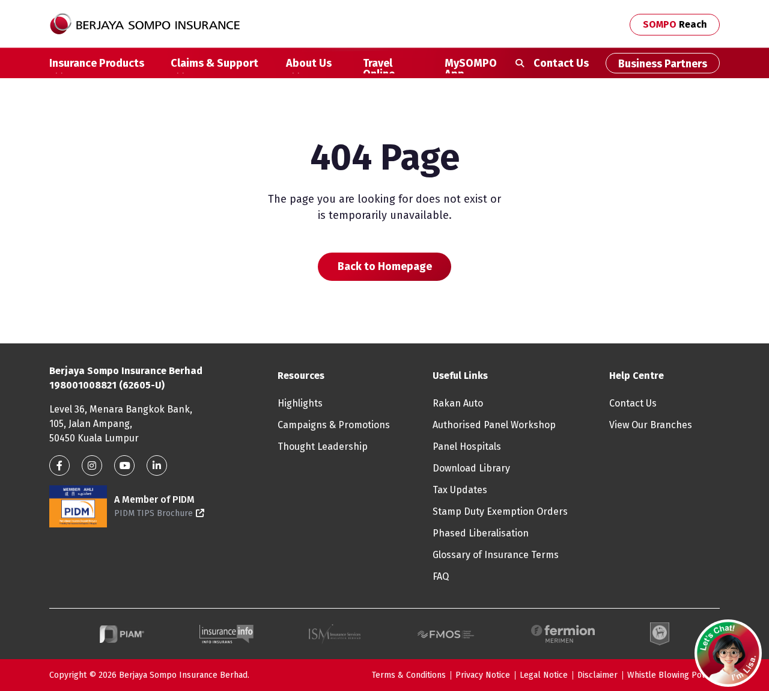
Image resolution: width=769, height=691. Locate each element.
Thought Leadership (323, 446)
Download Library (471, 468)
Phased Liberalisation (481, 533)
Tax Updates (460, 490)
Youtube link (124, 465)
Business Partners (662, 63)
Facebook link (59, 465)
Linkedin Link (157, 465)
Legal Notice (544, 675)
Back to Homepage (385, 266)
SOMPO (675, 24)
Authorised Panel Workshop (494, 425)
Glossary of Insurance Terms (496, 554)
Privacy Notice (482, 675)
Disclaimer (597, 675)
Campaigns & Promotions (334, 425)
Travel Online (379, 65)
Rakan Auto (458, 403)
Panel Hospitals (467, 446)
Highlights (300, 403)
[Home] (149, 24)
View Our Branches (650, 425)
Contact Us (561, 63)
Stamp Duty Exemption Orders (500, 511)
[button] (728, 653)
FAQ (441, 576)
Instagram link (92, 465)
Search (520, 63)
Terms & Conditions (409, 675)
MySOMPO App (471, 65)
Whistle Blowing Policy (671, 675)
